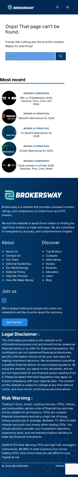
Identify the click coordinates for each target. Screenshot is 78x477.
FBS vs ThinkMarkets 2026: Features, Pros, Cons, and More (36, 100)
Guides (50, 263)
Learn (49, 276)
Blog (49, 280)
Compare (52, 255)
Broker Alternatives (36, 113)
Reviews (51, 267)
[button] (58, 7)
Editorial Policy (15, 272)
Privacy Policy (66, 465)
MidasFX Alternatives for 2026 (36, 118)
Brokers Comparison (36, 93)
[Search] (61, 56)
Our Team (12, 259)
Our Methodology (17, 267)
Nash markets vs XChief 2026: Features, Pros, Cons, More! (36, 167)
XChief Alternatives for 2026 (36, 150)
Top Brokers (54, 251)
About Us (12, 251)
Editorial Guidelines (18, 263)
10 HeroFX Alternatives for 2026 (36, 134)
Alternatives (53, 259)
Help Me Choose (16, 276)
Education (52, 272)
